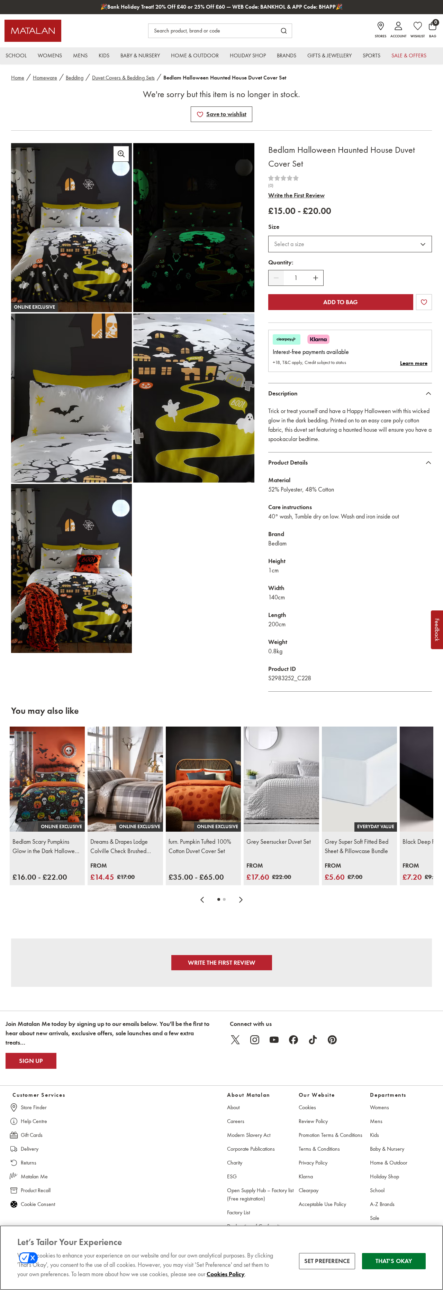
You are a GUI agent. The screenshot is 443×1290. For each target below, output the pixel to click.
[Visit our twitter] (235, 1039)
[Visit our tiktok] (312, 1039)
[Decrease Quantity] (276, 278)
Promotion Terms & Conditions (330, 1135)
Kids (374, 1135)
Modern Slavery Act (248, 1135)
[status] (296, 278)
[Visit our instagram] (254, 1039)
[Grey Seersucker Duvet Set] (281, 779)
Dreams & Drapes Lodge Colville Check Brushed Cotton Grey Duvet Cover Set (121, 847)
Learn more (413, 363)
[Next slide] (241, 899)
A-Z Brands (382, 1204)
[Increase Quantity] (315, 278)
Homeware (45, 77)
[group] (39, 877)
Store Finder (34, 1107)
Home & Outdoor (388, 1162)
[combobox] (350, 244)
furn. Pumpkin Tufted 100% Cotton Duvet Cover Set (200, 846)
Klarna (306, 1176)
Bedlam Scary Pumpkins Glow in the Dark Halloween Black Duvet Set (46, 847)
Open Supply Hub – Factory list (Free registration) (260, 1194)
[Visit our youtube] (274, 1039)
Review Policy (313, 1121)
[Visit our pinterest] (332, 1039)
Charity (234, 1162)
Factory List (238, 1212)
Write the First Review (296, 195)
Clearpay (308, 1190)
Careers (235, 1121)
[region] (221, 1257)
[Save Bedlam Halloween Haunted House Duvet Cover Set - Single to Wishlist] (200, 114)
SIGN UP (31, 1061)
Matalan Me (34, 1176)
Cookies (307, 1107)
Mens (376, 1121)
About (233, 1107)
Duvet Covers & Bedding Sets (123, 77)
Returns (28, 1162)
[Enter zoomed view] (121, 154)
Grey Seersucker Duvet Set (278, 841)
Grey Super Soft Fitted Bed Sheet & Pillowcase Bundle (356, 846)
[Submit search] (283, 31)
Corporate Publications (251, 1149)
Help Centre (34, 1121)
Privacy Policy (313, 1162)
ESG (232, 1176)
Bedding (74, 77)
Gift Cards (32, 1135)
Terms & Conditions (319, 1149)
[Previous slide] (202, 899)
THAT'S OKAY (394, 1261)
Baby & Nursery (387, 1149)
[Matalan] (33, 31)
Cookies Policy (226, 1274)
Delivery (29, 1149)
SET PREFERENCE (327, 1261)
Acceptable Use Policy (322, 1204)
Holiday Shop (384, 1176)
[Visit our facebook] (293, 1039)
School (377, 1190)
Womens (379, 1107)
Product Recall (36, 1190)
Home (17, 77)
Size (273, 227)
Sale (374, 1218)
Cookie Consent (38, 1204)
